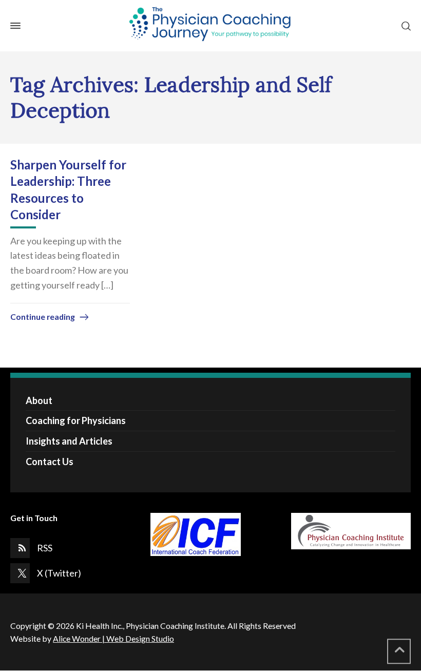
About (39, 400)
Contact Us (49, 461)
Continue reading (42, 316)
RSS (44, 547)
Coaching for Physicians (76, 420)
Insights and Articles (69, 441)
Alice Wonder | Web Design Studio (113, 638)
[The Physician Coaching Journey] (210, 26)
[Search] (404, 25)
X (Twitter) (59, 573)
